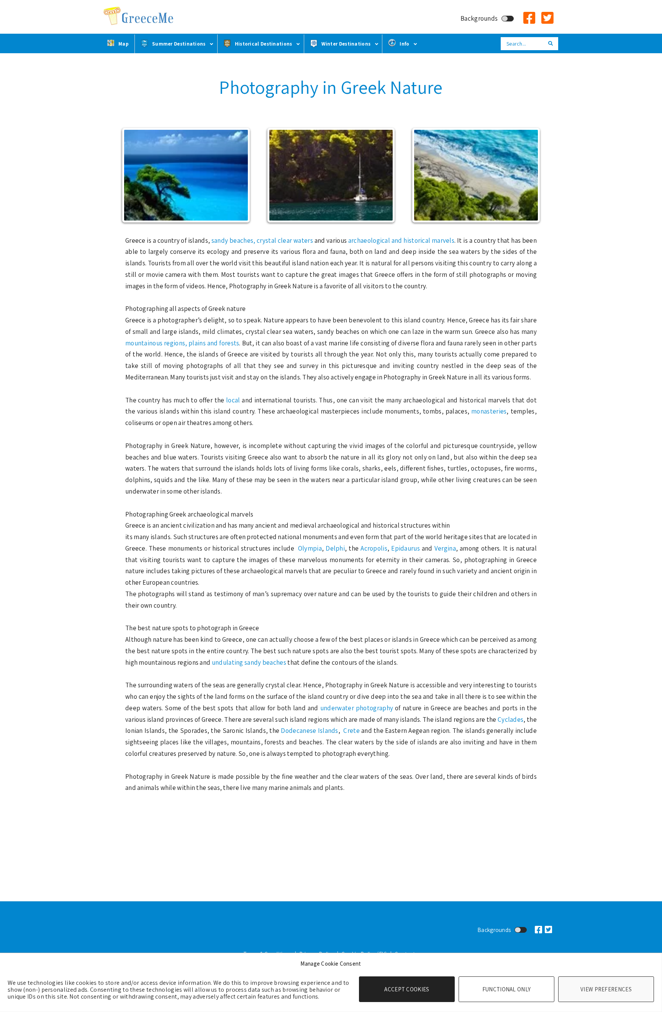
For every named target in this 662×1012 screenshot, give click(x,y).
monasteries (488, 411)
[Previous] (135, 175)
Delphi (335, 548)
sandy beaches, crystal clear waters (262, 240)
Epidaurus (406, 548)
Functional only (506, 989)
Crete (351, 730)
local (234, 400)
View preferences (606, 989)
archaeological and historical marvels (401, 240)
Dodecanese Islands (309, 730)
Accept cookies (406, 989)
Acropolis (373, 548)
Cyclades (510, 719)
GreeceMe (139, 16)
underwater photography (356, 708)
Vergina (445, 548)
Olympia (310, 548)
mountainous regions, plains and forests (182, 343)
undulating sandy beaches (249, 662)
